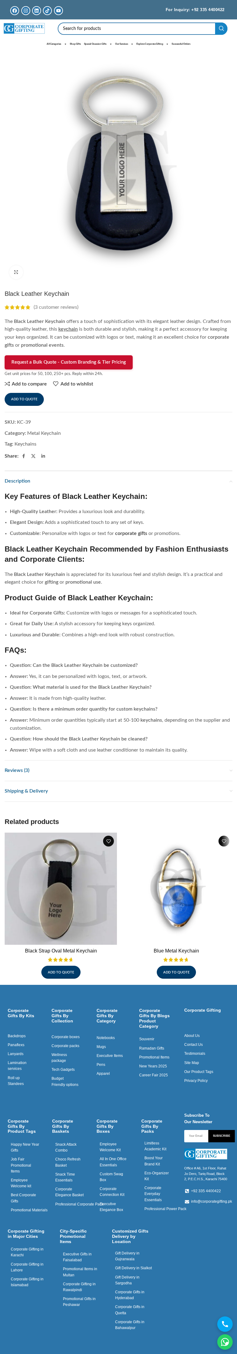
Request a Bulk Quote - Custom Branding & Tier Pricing (68, 362)
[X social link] (33, 456)
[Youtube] (58, 10)
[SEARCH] (221, 28)
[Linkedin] (36, 10)
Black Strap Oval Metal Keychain (61, 950)
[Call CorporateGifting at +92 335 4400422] (225, 1324)
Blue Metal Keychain (176, 950)
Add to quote (24, 399)
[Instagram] (25, 10)
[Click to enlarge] (16, 272)
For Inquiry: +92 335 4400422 (195, 9)
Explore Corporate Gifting (149, 44)
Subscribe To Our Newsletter (198, 1118)
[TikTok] (47, 10)
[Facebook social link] (23, 456)
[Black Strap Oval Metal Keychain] (61, 889)
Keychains (25, 444)
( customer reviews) (56, 307)
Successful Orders (181, 44)
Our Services (121, 44)
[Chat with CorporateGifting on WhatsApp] (225, 1342)
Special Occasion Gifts (95, 44)
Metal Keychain (44, 433)
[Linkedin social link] (43, 456)
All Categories (54, 44)
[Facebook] (14, 10)
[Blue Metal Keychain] (176, 889)
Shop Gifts (75, 44)
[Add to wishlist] (108, 841)
